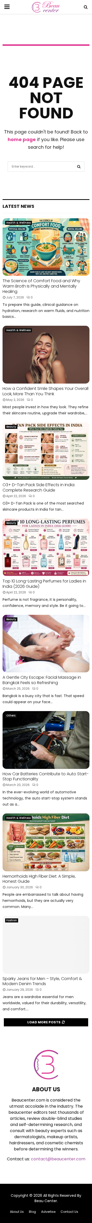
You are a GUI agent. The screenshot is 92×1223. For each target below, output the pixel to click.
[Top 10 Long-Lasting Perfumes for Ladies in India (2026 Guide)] (46, 547)
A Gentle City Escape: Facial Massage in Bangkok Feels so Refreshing (42, 680)
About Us (17, 1212)
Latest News (18, 206)
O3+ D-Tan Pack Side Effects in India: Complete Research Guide (39, 487)
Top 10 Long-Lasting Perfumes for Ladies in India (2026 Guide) (44, 583)
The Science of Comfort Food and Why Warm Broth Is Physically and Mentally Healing (41, 286)
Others (10, 715)
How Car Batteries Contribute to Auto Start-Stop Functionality (46, 776)
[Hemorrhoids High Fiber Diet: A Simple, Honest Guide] (46, 842)
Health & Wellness (18, 223)
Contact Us (69, 1212)
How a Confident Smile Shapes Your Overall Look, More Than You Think (45, 391)
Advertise (48, 1212)
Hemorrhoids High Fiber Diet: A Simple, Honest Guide (39, 879)
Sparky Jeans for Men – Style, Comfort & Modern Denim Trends (42, 981)
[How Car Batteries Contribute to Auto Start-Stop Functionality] (46, 740)
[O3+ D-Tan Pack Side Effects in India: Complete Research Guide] (46, 451)
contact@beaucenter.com (58, 1159)
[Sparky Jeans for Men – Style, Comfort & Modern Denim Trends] (46, 945)
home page (22, 139)
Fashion (11, 920)
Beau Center (45, 1200)
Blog (32, 1212)
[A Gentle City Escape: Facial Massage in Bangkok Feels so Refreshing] (46, 644)
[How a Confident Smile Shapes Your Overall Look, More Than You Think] (46, 355)
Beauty (11, 427)
